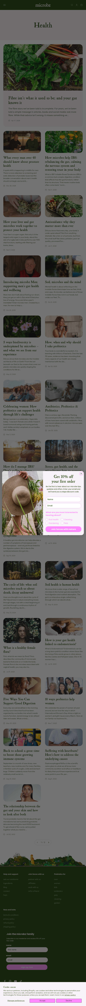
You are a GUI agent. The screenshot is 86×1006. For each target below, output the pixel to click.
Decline (69, 1001)
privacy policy (70, 995)
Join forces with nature (63, 529)
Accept (42, 1001)
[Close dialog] (81, 473)
